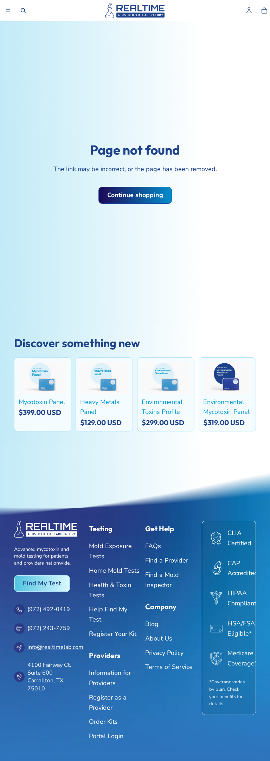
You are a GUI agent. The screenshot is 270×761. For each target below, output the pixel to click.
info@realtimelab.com (55, 647)
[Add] (56, 383)
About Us (158, 638)
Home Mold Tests (114, 570)
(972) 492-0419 (48, 609)
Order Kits (103, 721)
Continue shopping (135, 195)
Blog (152, 624)
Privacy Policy (164, 652)
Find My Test (42, 583)
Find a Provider (166, 560)
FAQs (153, 546)
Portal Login (106, 736)
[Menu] (8, 10)
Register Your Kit (112, 634)
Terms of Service (169, 667)
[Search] (23, 10)
